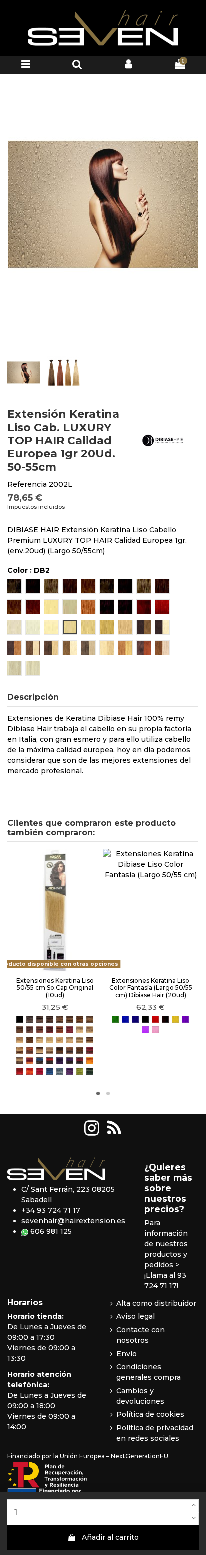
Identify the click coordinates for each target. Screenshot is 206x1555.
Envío (126, 1353)
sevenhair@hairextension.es (74, 1220)
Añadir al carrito (110, 1537)
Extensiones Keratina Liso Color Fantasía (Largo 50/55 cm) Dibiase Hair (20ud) (151, 988)
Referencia (27, 484)
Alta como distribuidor (156, 1303)
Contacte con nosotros (140, 1335)
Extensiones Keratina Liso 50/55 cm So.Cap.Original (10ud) (55, 988)
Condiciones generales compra (148, 1372)
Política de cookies (150, 1414)
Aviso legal (135, 1316)
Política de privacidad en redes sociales (155, 1433)
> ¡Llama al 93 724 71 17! (165, 1275)
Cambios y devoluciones (140, 1396)
